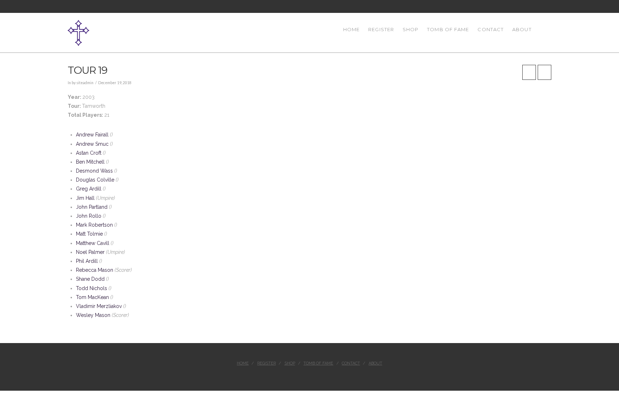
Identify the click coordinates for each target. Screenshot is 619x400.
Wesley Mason (93, 315)
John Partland (91, 207)
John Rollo (88, 216)
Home (243, 363)
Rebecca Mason (94, 270)
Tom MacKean (92, 297)
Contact (351, 363)
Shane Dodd (90, 279)
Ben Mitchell (90, 162)
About (375, 363)
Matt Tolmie (89, 234)
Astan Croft (88, 153)
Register (266, 363)
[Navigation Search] (543, 32)
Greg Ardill (88, 189)
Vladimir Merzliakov (99, 306)
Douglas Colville (95, 180)
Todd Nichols (91, 288)
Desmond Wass (94, 171)
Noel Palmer (90, 252)
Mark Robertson (94, 225)
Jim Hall (85, 198)
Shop (289, 363)
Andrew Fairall (92, 135)
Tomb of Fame (318, 363)
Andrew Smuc (92, 144)
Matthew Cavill (92, 243)
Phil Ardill (87, 261)
